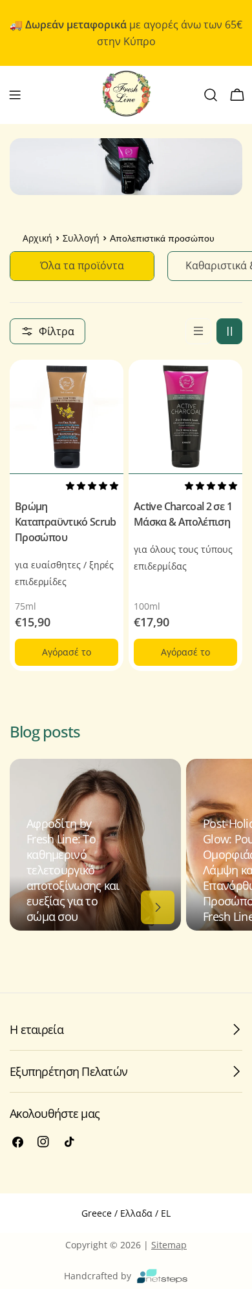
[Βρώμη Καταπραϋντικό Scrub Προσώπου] (66, 416)
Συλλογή (81, 238)
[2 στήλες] (229, 331)
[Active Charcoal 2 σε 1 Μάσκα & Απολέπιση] (185, 416)
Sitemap (169, 1245)
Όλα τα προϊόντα (82, 265)
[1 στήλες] (198, 331)
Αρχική (37, 238)
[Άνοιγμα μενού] (15, 95)
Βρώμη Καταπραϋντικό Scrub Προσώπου (65, 521)
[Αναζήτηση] (211, 95)
